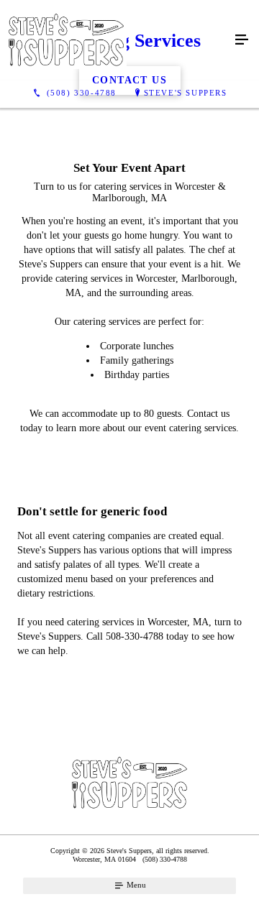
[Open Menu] (241, 40)
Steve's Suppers (185, 92)
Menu (135, 884)
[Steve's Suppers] (115, 40)
